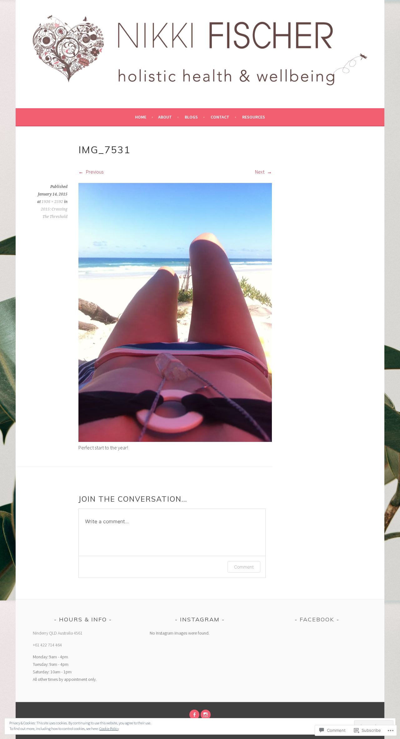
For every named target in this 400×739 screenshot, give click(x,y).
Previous (94, 172)
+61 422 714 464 (47, 645)
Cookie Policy (109, 728)
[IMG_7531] (175, 440)
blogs (191, 117)
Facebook (317, 619)
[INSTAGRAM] (206, 715)
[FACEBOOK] (194, 715)
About (165, 117)
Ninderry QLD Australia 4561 (57, 633)
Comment (244, 566)
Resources (253, 117)
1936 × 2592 (52, 202)
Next (260, 172)
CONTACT (220, 117)
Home (140, 117)
